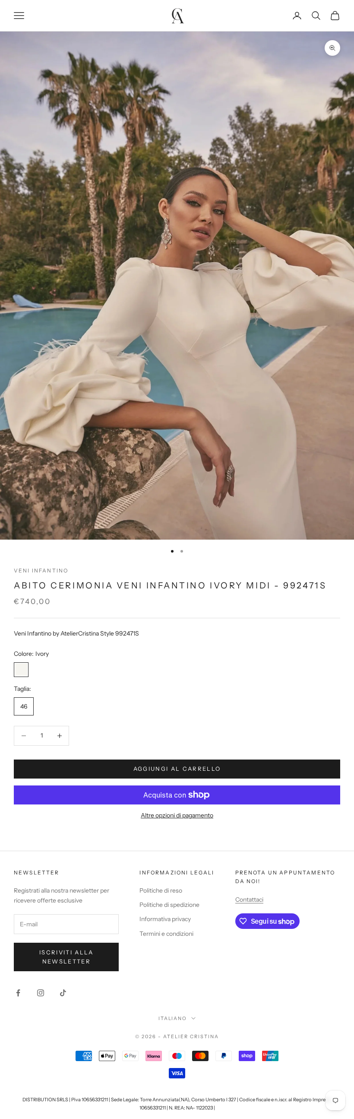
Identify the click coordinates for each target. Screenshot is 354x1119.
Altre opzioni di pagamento (177, 815)
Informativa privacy (165, 919)
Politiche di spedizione (169, 905)
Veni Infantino (41, 570)
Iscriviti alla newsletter (66, 957)
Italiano (172, 1018)
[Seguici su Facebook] (18, 993)
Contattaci (249, 899)
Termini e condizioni (166, 934)
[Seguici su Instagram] (40, 993)
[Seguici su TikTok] (63, 993)
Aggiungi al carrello (177, 768)
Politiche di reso (160, 890)
